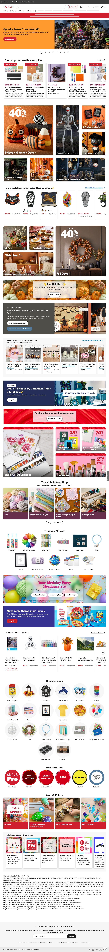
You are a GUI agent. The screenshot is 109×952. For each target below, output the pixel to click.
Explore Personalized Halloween (20, 329)
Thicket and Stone (85, 368)
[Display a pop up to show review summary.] (94, 366)
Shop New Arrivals (54, 418)
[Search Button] (18, 7)
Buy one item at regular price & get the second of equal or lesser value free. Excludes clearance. (39, 900)
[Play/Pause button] (41, 52)
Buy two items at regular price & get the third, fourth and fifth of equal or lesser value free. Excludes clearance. (44, 909)
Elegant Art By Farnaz (68, 366)
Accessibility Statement (33, 949)
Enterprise (24, 2)
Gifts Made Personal (31, 368)
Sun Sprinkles (103, 368)
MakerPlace (15, 2)
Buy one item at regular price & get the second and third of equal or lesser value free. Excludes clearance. (42, 902)
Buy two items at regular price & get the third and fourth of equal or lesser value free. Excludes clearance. (42, 907)
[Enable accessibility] (105, 948)
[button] (97, 7)
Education (31, 2)
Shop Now (12, 400)
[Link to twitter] (100, 949)
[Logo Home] (8, 7)
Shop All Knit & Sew (54, 523)
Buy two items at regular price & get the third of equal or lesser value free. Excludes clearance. (38, 905)
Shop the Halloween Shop (17, 323)
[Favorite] (21, 346)
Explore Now (54, 294)
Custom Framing (6, 2)
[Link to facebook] (89, 949)
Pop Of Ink (47, 368)
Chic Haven (10, 368)
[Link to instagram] (93, 949)
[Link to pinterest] (96, 949)
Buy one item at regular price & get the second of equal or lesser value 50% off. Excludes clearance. (41, 898)
